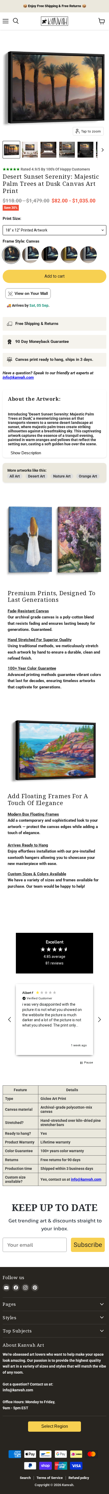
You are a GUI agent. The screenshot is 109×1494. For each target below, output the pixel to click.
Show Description (26, 453)
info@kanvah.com (86, 1179)
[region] (54, 1019)
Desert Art (36, 476)
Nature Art (62, 476)
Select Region (54, 1426)
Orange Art (88, 476)
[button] (9, 1019)
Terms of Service (50, 1478)
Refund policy (79, 1478)
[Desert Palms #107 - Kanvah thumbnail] (29, 149)
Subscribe (88, 1245)
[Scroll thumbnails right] (101, 150)
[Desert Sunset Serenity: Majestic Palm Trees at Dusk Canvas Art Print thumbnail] (11, 149)
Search (25, 1478)
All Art (15, 476)
